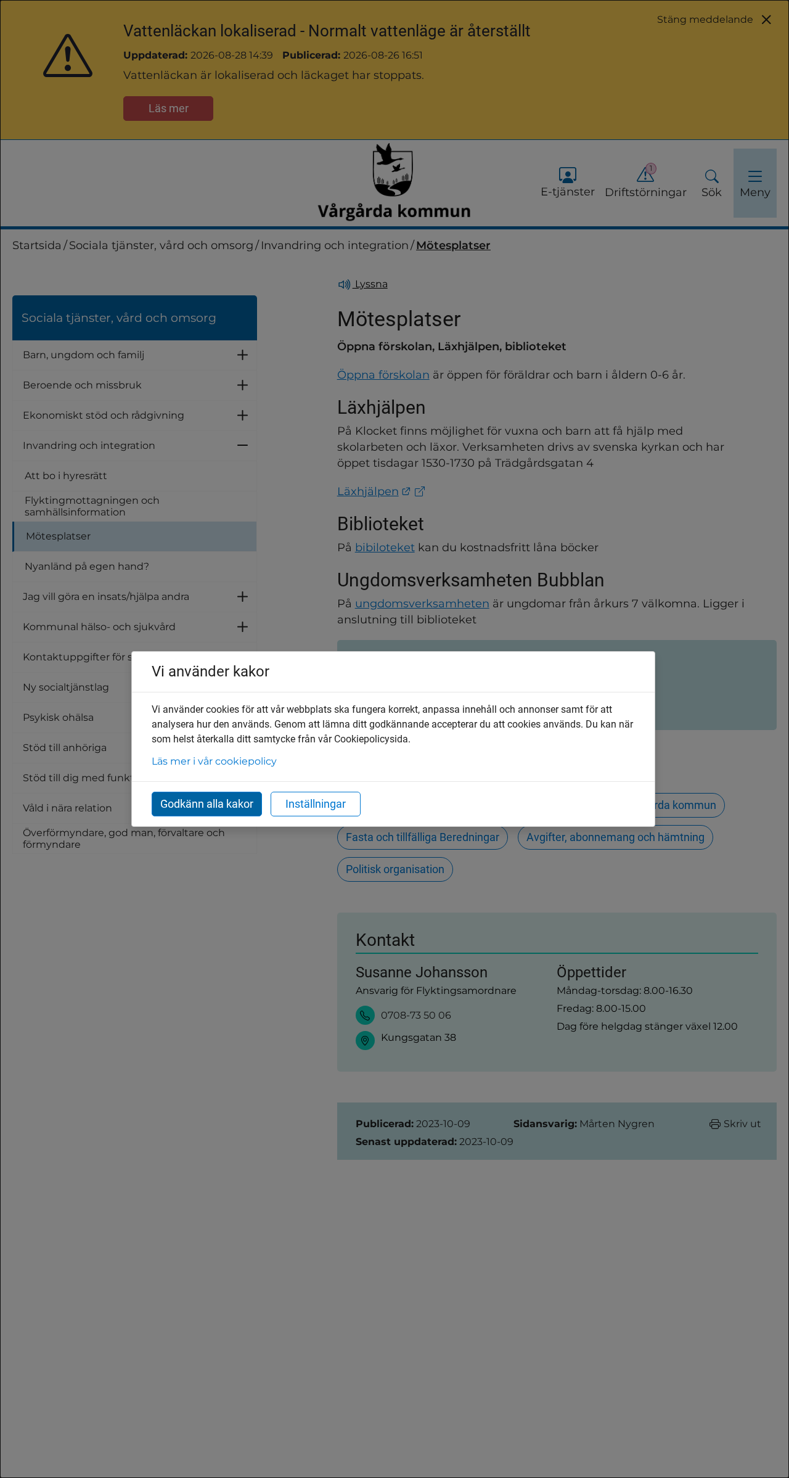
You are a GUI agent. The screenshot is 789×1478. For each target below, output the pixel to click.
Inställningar (315, 803)
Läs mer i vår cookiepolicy (214, 761)
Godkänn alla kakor (206, 803)
